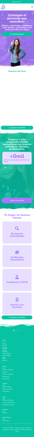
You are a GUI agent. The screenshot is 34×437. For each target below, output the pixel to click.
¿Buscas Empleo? (6, 355)
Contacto (4, 360)
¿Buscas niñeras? (6, 353)
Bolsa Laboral (4, 358)
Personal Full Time (4, 348)
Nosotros (4, 344)
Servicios (4, 346)
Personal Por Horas (5, 351)
